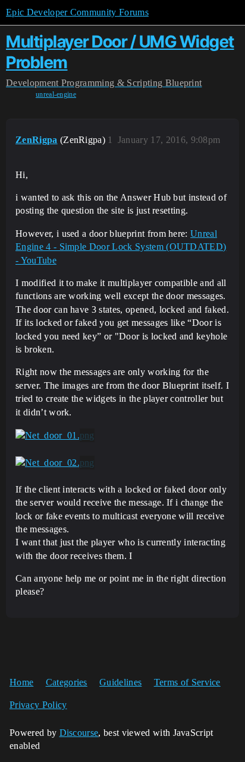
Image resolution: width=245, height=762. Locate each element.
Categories (66, 682)
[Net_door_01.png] (55, 435)
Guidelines (120, 682)
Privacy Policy (38, 705)
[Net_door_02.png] (55, 463)
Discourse (79, 733)
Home (21, 682)
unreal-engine (56, 94)
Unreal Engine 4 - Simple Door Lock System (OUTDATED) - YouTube (120, 246)
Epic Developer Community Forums (77, 12)
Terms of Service (187, 682)
